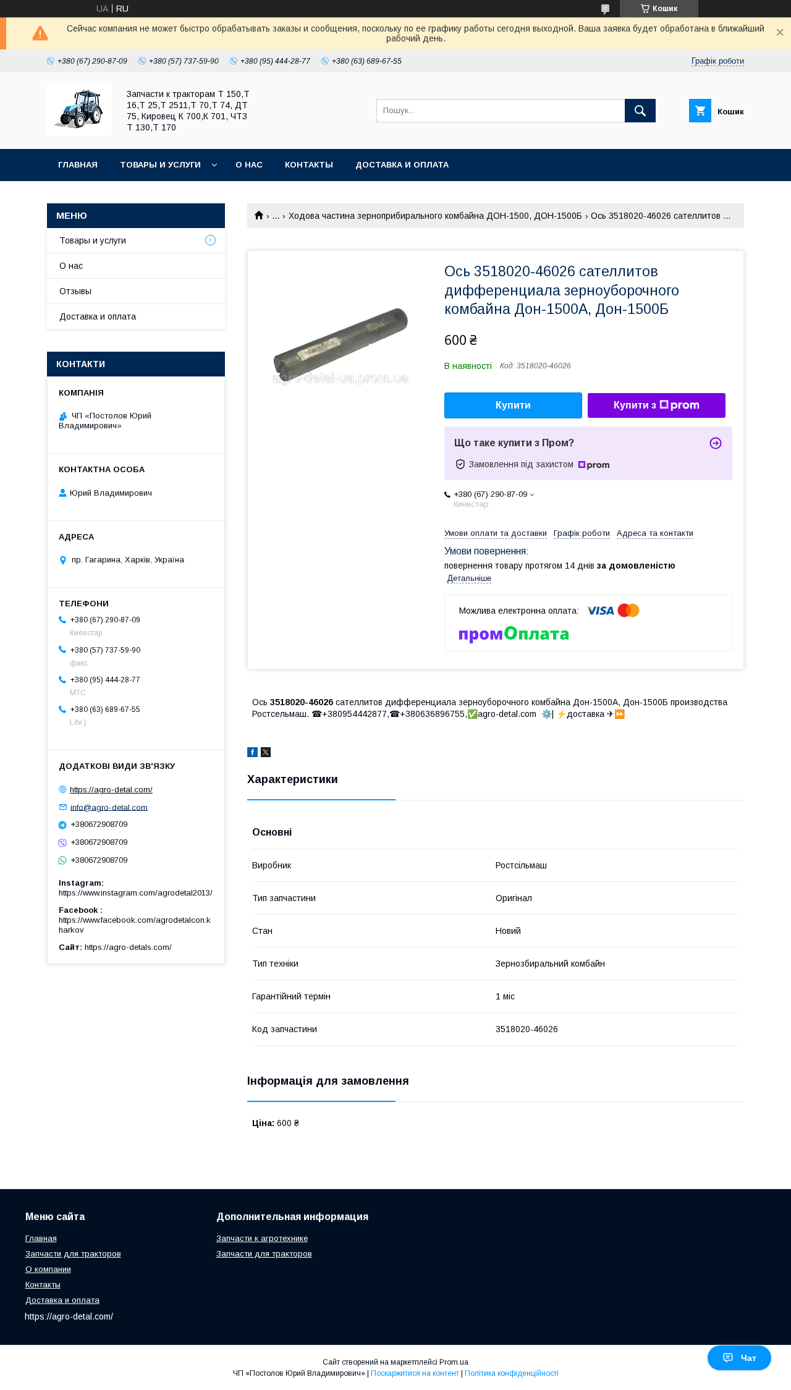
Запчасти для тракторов (73, 1253)
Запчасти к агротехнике (262, 1238)
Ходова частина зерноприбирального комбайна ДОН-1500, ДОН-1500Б (435, 216)
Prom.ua (453, 1362)
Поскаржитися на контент (415, 1373)
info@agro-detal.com (109, 807)
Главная (78, 164)
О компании (48, 1269)
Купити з (635, 405)
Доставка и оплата (402, 164)
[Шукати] (640, 110)
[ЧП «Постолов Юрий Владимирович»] (79, 133)
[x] (266, 754)
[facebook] (252, 754)
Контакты (309, 164)
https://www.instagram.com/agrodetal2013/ (136, 892)
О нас (249, 164)
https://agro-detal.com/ (111, 789)
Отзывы (75, 291)
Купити (513, 405)
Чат (748, 1358)
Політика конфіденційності (512, 1373)
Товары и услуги (160, 164)
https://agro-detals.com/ (128, 947)
